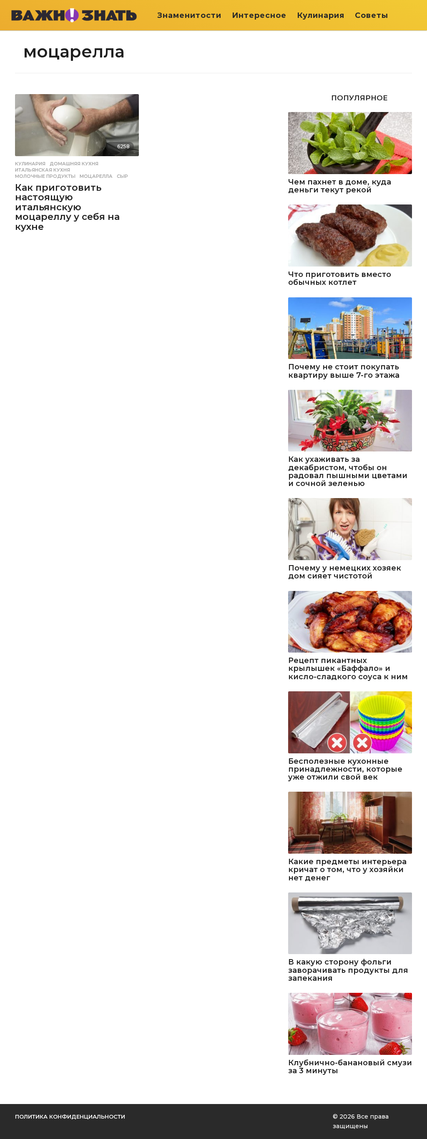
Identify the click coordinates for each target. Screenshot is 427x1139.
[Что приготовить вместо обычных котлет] (350, 235)
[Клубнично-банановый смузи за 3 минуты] (350, 1024)
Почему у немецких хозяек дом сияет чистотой (344, 572)
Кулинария (320, 15)
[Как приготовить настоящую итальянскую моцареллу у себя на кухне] (77, 125)
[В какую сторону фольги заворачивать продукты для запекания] (350, 923)
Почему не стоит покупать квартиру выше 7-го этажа (343, 371)
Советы (371, 15)
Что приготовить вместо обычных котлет (339, 279)
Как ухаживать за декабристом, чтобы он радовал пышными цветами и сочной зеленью (347, 472)
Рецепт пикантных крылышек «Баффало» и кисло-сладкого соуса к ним (348, 669)
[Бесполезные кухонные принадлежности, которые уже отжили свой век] (350, 722)
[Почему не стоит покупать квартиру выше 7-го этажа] (350, 328)
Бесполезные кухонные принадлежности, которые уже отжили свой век (345, 770)
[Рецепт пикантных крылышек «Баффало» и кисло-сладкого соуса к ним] (350, 622)
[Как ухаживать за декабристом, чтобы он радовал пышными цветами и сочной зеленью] (350, 421)
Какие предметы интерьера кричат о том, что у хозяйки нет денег (347, 870)
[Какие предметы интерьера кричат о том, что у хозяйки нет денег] (350, 823)
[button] (413, 15)
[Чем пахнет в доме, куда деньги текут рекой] (350, 143)
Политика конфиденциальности (70, 1116)
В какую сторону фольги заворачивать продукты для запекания (348, 970)
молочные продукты (45, 176)
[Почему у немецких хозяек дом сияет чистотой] (350, 529)
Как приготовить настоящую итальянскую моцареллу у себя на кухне (67, 207)
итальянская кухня (42, 169)
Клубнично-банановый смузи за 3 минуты (350, 1067)
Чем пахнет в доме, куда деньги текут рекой (339, 186)
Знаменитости (189, 15)
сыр (122, 176)
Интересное (259, 15)
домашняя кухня (74, 163)
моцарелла (96, 176)
